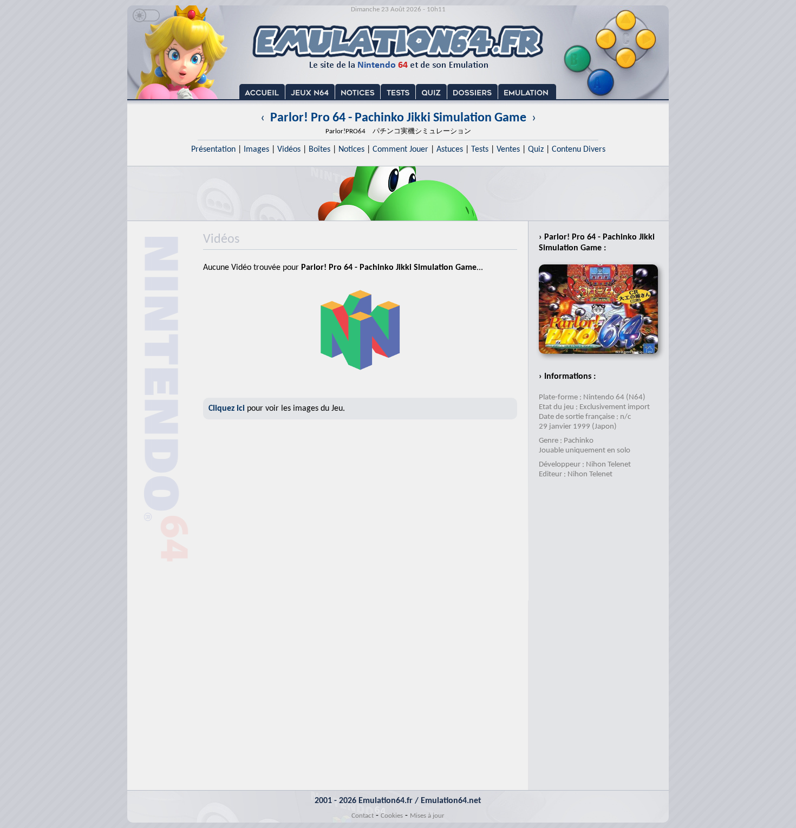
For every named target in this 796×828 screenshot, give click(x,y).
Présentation (213, 149)
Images (256, 149)
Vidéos (289, 149)
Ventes (508, 149)
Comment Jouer (400, 149)
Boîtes (319, 149)
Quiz (536, 149)
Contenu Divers (578, 149)
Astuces (449, 149)
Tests (479, 149)
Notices (351, 149)
